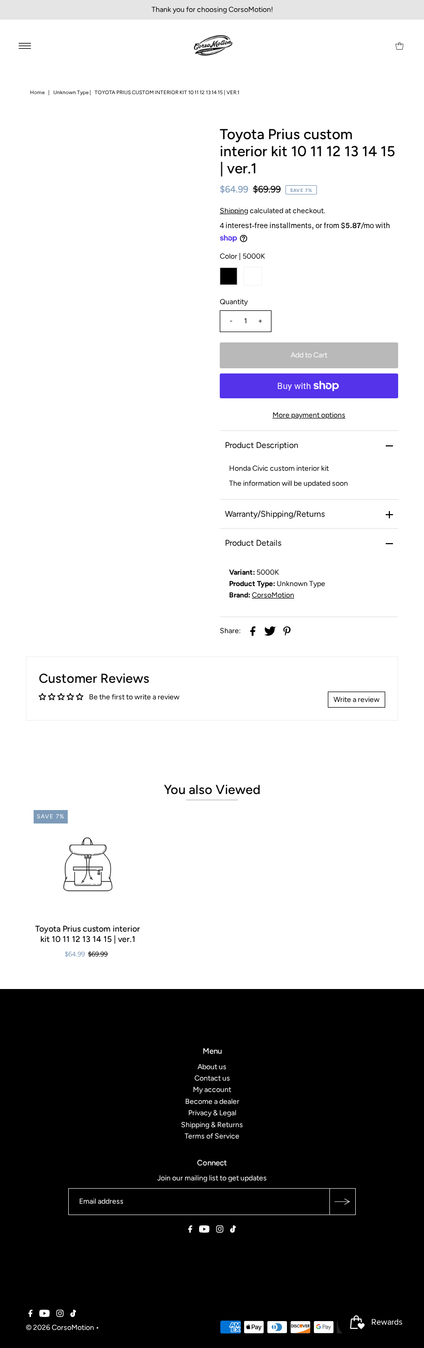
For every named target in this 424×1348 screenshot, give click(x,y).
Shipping (234, 210)
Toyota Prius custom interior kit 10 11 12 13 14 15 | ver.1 (87, 933)
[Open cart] (399, 45)
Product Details (253, 543)
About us (212, 1066)
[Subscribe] (342, 1202)
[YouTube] (204, 1230)
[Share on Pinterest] (287, 631)
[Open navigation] (25, 45)
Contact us (212, 1078)
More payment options (308, 415)
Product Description (261, 445)
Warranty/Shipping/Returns (275, 514)
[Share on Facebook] (253, 631)
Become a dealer (212, 1101)
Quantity (234, 301)
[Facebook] (190, 1230)
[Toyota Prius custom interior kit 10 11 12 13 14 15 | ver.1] (88, 864)
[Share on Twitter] (270, 631)
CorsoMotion (273, 595)
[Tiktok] (233, 1230)
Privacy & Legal (212, 1113)
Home (37, 92)
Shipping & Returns (212, 1124)
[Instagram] (219, 1230)
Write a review (357, 699)
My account (212, 1089)
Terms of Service (212, 1136)
